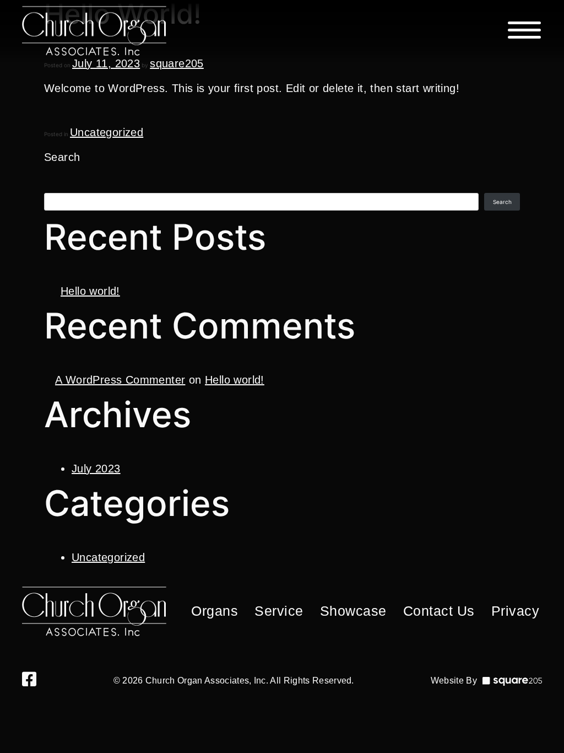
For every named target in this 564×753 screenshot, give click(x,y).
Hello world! (90, 291)
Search (62, 157)
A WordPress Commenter (120, 380)
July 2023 (96, 468)
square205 (177, 63)
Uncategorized (106, 132)
